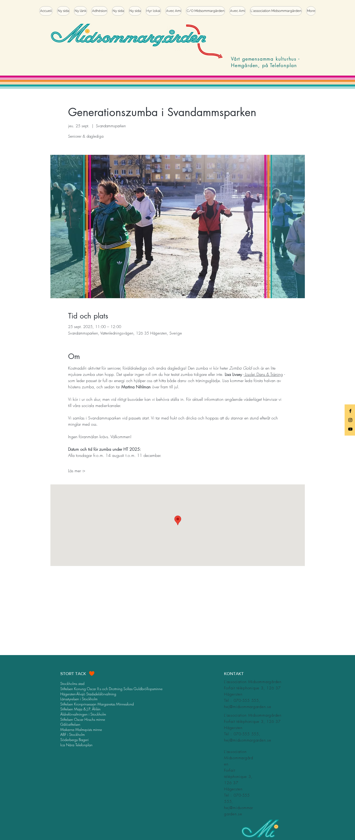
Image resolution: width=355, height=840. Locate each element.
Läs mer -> (76, 471)
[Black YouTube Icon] (350, 429)
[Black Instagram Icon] (350, 420)
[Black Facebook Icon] (350, 411)
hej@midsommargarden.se (247, 706)
